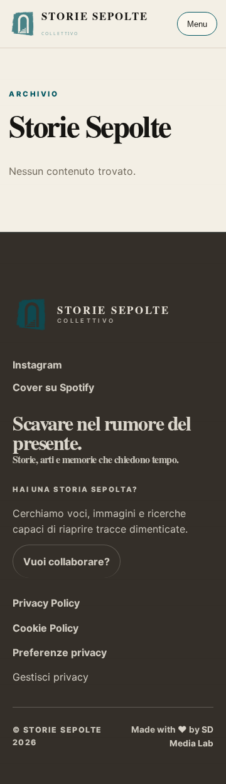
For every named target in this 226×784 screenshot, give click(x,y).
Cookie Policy (45, 628)
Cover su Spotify (53, 387)
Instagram (37, 364)
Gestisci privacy (51, 677)
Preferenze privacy (60, 652)
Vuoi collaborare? (66, 561)
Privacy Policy (46, 603)
